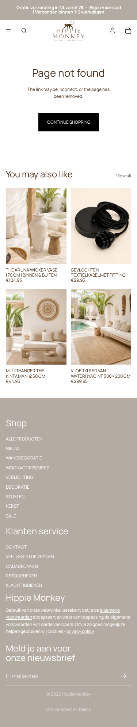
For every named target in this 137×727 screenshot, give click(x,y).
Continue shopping (68, 122)
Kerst (12, 506)
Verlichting (19, 477)
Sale (11, 516)
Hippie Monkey (76, 694)
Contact (16, 547)
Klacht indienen (24, 585)
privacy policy (80, 631)
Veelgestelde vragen (30, 556)
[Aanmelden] (123, 676)
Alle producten (24, 439)
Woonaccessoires (27, 468)
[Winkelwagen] (128, 31)
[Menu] (8, 30)
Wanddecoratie (24, 458)
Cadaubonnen (22, 566)
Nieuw (12, 448)
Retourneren (21, 576)
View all (123, 176)
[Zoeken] (24, 31)
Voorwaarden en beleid (68, 709)
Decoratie (18, 487)
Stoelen (15, 496)
